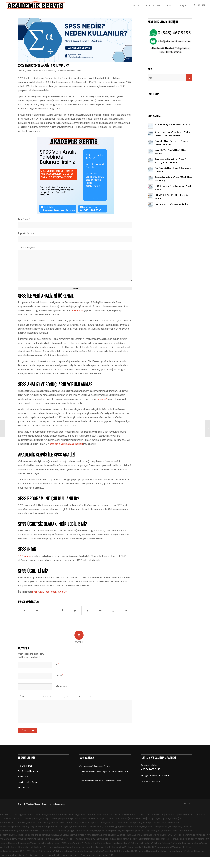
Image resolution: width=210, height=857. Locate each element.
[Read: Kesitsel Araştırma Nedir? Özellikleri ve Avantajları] (150, 178)
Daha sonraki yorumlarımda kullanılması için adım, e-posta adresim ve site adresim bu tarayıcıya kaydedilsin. (65, 697)
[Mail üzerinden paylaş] (125, 610)
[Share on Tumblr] (88, 610)
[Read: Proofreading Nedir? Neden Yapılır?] (150, 126)
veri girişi (102, 398)
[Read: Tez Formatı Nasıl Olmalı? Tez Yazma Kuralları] (150, 169)
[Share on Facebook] (24, 610)
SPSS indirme (25, 555)
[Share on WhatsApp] (50, 610)
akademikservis (74, 70)
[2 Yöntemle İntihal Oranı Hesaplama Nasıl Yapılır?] (207, 428)
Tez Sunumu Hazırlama (28, 771)
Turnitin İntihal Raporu (28, 782)
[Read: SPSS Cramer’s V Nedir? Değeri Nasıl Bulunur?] (150, 187)
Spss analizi (77, 310)
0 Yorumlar (38, 70)
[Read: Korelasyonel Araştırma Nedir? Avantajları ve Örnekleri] (150, 160)
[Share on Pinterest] (62, 610)
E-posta (26, 233)
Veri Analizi (23, 776)
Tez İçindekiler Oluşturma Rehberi (172, 204)
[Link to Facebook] (194, 5)
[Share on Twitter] (37, 610)
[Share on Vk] (100, 610)
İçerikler (51, 70)
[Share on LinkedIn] (75, 610)
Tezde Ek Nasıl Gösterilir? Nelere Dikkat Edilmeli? (101, 780)
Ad (57, 664)
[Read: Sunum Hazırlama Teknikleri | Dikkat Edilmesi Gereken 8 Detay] (150, 133)
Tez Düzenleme (25, 766)
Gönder (75, 288)
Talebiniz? (27, 247)
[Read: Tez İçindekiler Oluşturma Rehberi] (150, 205)
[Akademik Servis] (35, 5)
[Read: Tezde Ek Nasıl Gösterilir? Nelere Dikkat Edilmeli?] (150, 142)
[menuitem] (137, 5)
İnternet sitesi (61, 686)
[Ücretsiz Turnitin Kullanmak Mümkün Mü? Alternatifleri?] (2, 428)
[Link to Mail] (203, 5)
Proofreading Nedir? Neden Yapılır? (172, 124)
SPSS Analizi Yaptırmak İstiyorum (49, 591)
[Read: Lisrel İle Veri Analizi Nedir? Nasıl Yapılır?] (150, 151)
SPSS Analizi (23, 787)
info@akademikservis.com (155, 775)
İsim (24, 219)
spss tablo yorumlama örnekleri (66, 443)
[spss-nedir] (75, 40)
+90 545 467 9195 (150, 769)
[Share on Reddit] (113, 610)
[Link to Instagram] (199, 5)
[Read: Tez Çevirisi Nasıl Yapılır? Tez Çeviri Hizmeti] (150, 196)
